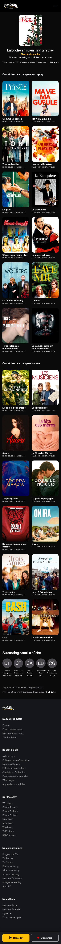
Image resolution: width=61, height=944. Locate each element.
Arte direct (7, 823)
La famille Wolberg (12, 300)
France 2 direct (10, 807)
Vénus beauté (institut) (15, 255)
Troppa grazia (10, 498)
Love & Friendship (42, 592)
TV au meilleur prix (11, 917)
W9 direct (7, 827)
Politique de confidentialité (16, 760)
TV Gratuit (7, 862)
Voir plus (54, 62)
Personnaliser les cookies (15, 776)
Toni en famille (10, 164)
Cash (5, 637)
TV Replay (7, 858)
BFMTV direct (9, 835)
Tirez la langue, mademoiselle (10, 347)
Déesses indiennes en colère (14, 545)
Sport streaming (10, 874)
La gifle (6, 209)
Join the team (9, 737)
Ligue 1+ (6, 913)
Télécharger (8, 780)
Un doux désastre (42, 164)
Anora (5, 453)
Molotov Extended (11, 909)
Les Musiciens (40, 407)
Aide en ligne (8, 756)
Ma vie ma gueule (41, 119)
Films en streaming (18, 57)
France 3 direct (10, 811)
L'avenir (36, 300)
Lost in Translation (42, 637)
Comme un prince (12, 119)
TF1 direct (7, 803)
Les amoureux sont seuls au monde (42, 347)
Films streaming (10, 866)
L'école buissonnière (14, 407)
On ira (35, 544)
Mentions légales (11, 764)
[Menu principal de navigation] (55, 6)
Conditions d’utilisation (13, 772)
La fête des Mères (42, 453)
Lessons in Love (41, 255)
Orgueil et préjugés (43, 498)
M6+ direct (7, 819)
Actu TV (6, 886)
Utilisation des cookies (13, 768)
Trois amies (9, 592)
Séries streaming (11, 870)
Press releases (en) (12, 729)
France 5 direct (10, 815)
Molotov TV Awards (12, 878)
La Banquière (39, 209)
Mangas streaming (11, 882)
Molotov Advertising (12, 733)
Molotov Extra (9, 905)
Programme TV (10, 854)
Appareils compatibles (13, 784)
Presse (6, 725)
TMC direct (8, 831)
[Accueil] (11, 6)
